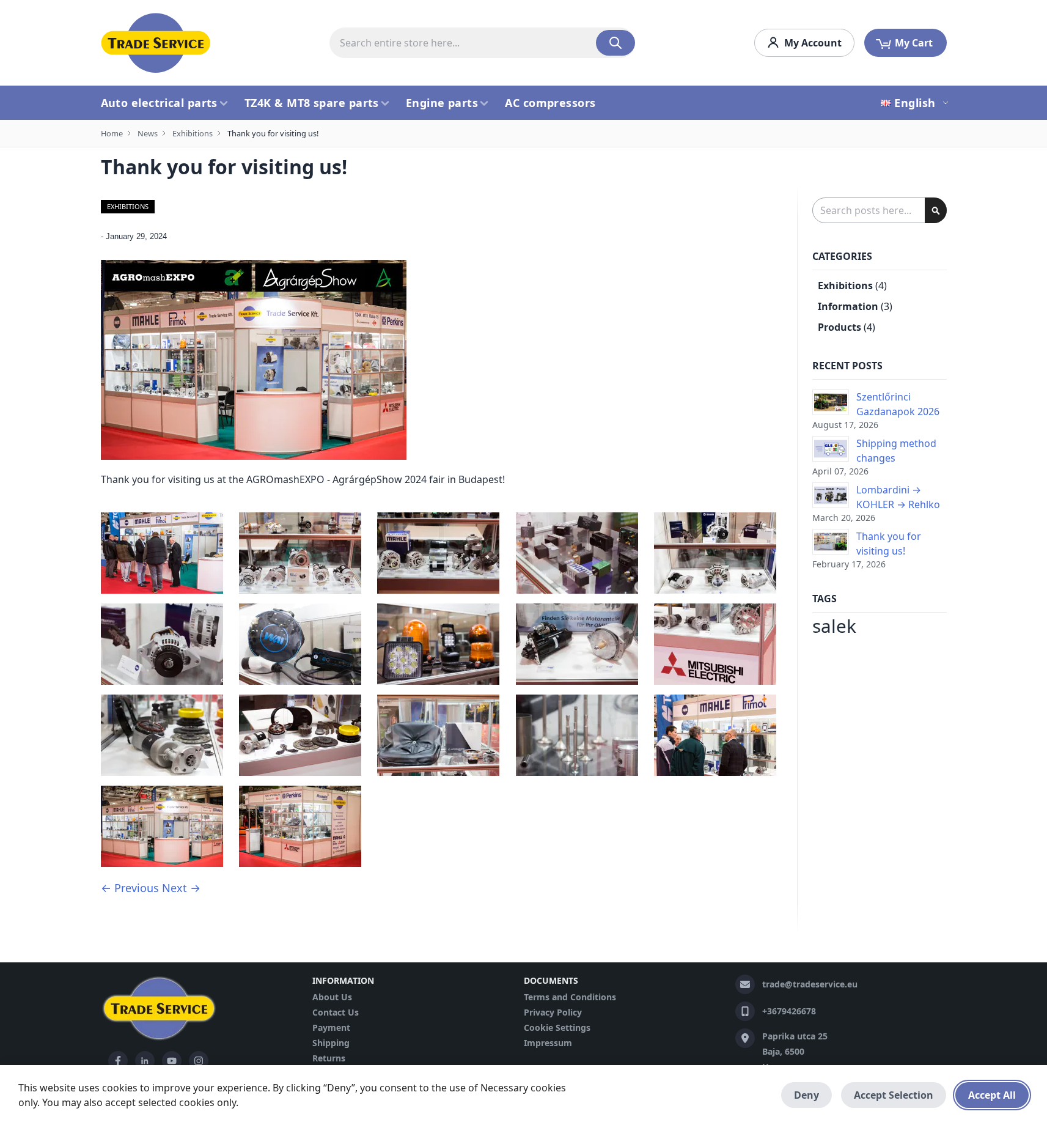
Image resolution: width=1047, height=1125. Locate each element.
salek (834, 626)
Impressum (548, 1043)
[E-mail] (745, 984)
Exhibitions (192, 133)
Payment (331, 1027)
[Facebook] (118, 1061)
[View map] (745, 1038)
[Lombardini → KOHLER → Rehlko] (830, 495)
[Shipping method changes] (830, 449)
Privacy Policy (553, 1012)
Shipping (331, 1043)
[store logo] (156, 42)
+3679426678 (789, 1011)
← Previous (130, 887)
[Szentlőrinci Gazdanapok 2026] (830, 402)
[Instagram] (198, 1061)
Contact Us (335, 1012)
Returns (328, 1058)
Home (112, 133)
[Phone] (745, 1011)
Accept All (992, 1095)
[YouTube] (172, 1061)
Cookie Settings (557, 1027)
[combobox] (482, 43)
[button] (916, 103)
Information (848, 306)
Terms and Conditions (570, 997)
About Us (332, 997)
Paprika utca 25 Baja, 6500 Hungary (795, 1051)
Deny (806, 1095)
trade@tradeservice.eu (810, 984)
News (148, 133)
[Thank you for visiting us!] (830, 542)
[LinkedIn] (145, 1061)
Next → (181, 887)
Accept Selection (893, 1095)
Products (839, 327)
